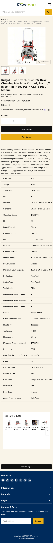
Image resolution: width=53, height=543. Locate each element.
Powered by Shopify (26, 539)
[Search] (48, 12)
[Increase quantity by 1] (23, 121)
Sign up (38, 521)
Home (3, 19)
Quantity (4, 116)
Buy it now (26, 137)
